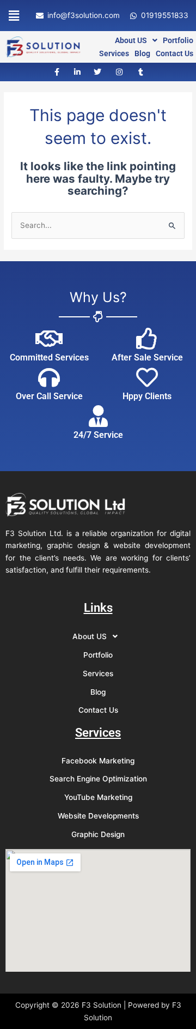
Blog (142, 53)
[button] (13, 15)
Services (114, 53)
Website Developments (98, 815)
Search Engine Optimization (98, 778)
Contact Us (174, 53)
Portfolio (178, 40)
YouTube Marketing (98, 797)
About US (131, 40)
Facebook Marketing (98, 760)
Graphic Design (98, 834)
